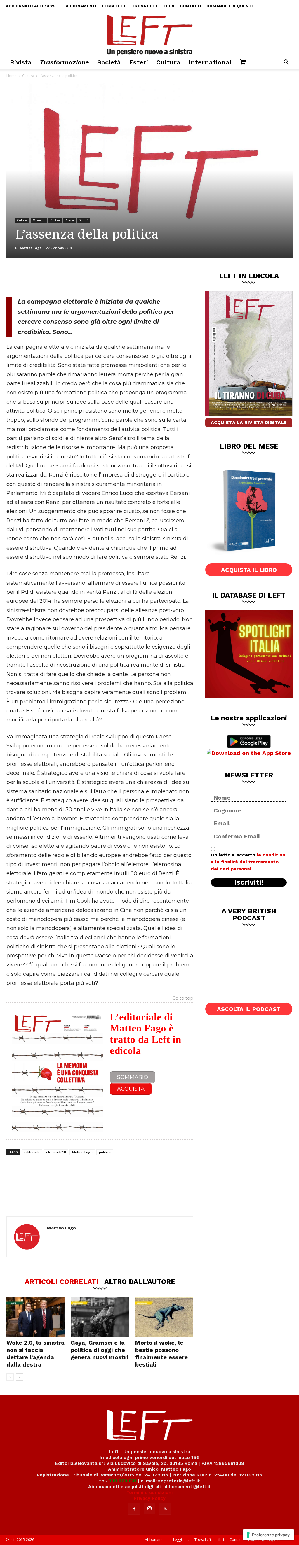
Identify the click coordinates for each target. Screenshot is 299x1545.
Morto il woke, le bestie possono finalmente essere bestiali (161, 1353)
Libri (169, 5)
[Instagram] (149, 1508)
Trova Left (145, 5)
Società (109, 62)
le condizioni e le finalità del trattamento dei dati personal (248, 862)
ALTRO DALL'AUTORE (139, 1281)
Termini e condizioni (149, 1492)
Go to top (182, 998)
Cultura (168, 62)
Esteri (138, 62)
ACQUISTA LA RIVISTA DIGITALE (249, 422)
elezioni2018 (56, 1152)
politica (105, 1152)
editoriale (32, 1152)
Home (11, 75)
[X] (67, 277)
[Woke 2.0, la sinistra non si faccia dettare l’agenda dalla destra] (35, 1317)
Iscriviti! (249, 882)
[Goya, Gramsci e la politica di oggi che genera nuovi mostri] (100, 1317)
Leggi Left (114, 5)
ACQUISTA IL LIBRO (249, 569)
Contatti (190, 5)
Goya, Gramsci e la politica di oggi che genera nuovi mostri (99, 1350)
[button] (286, 63)
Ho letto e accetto (248, 862)
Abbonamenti (81, 5)
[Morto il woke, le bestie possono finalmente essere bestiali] (164, 1317)
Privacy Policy (150, 1498)
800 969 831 (122, 1480)
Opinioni (39, 220)
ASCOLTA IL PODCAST (249, 1009)
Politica (55, 220)
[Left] (149, 34)
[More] (106, 277)
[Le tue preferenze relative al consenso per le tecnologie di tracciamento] (268, 1534)
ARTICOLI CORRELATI (61, 1281)
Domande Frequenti (229, 5)
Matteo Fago (30, 248)
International (210, 62)
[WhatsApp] (86, 277)
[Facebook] (48, 277)
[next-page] (19, 1377)
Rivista (21, 62)
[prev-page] (10, 1377)
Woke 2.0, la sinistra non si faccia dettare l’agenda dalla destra (35, 1353)
